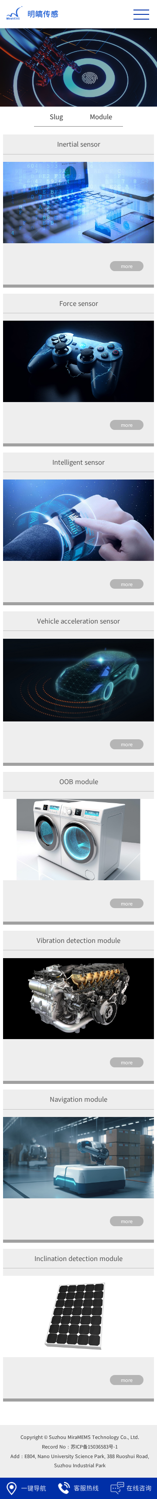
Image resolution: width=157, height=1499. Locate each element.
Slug (56, 117)
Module (101, 117)
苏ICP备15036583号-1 (94, 1446)
